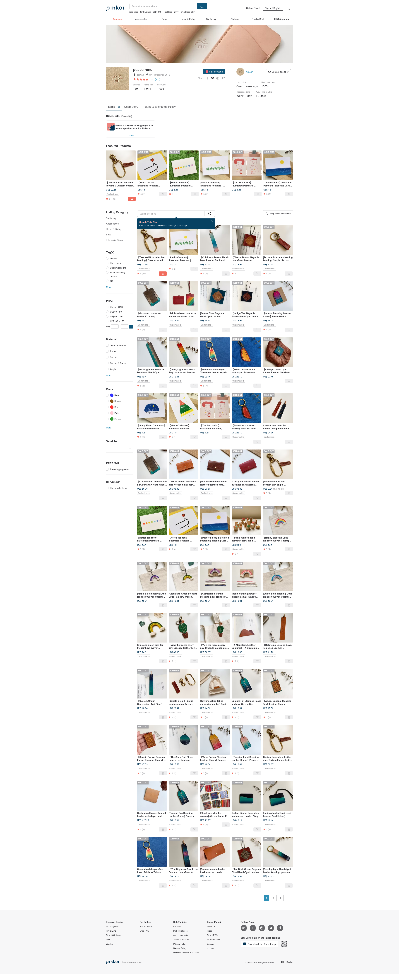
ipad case (133, 11)
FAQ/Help (177, 926)
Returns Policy (180, 948)
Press (209, 931)
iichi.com (211, 948)
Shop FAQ (144, 931)
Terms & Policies (181, 939)
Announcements (180, 935)
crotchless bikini (188, 11)
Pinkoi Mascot (213, 939)
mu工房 (249, 71)
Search (202, 6)
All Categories (112, 926)
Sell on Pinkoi (253, 8)
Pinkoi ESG (212, 935)
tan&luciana (145, 11)
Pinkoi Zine (111, 931)
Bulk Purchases (180, 931)
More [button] (108, 287)
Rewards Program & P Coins (186, 953)
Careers (210, 944)
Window (109, 944)
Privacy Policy (179, 944)
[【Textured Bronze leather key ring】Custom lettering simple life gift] (121, 165)
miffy (176, 11)
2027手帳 (157, 11)
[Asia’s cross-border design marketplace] (115, 8)
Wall (108, 939)
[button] (214, 71)
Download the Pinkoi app (261, 944)
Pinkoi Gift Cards (113, 935)
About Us (211, 926)
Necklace (168, 11)
